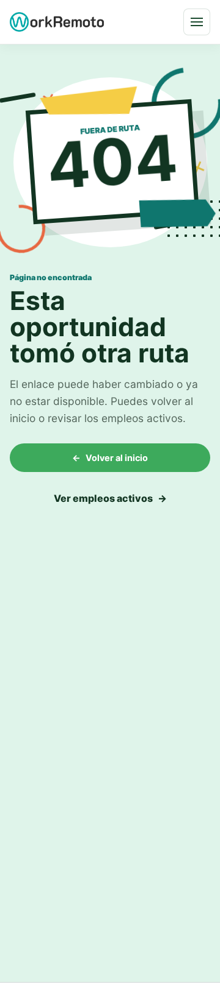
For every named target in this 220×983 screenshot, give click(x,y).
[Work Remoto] (57, 21)
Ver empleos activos (110, 498)
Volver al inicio (110, 458)
